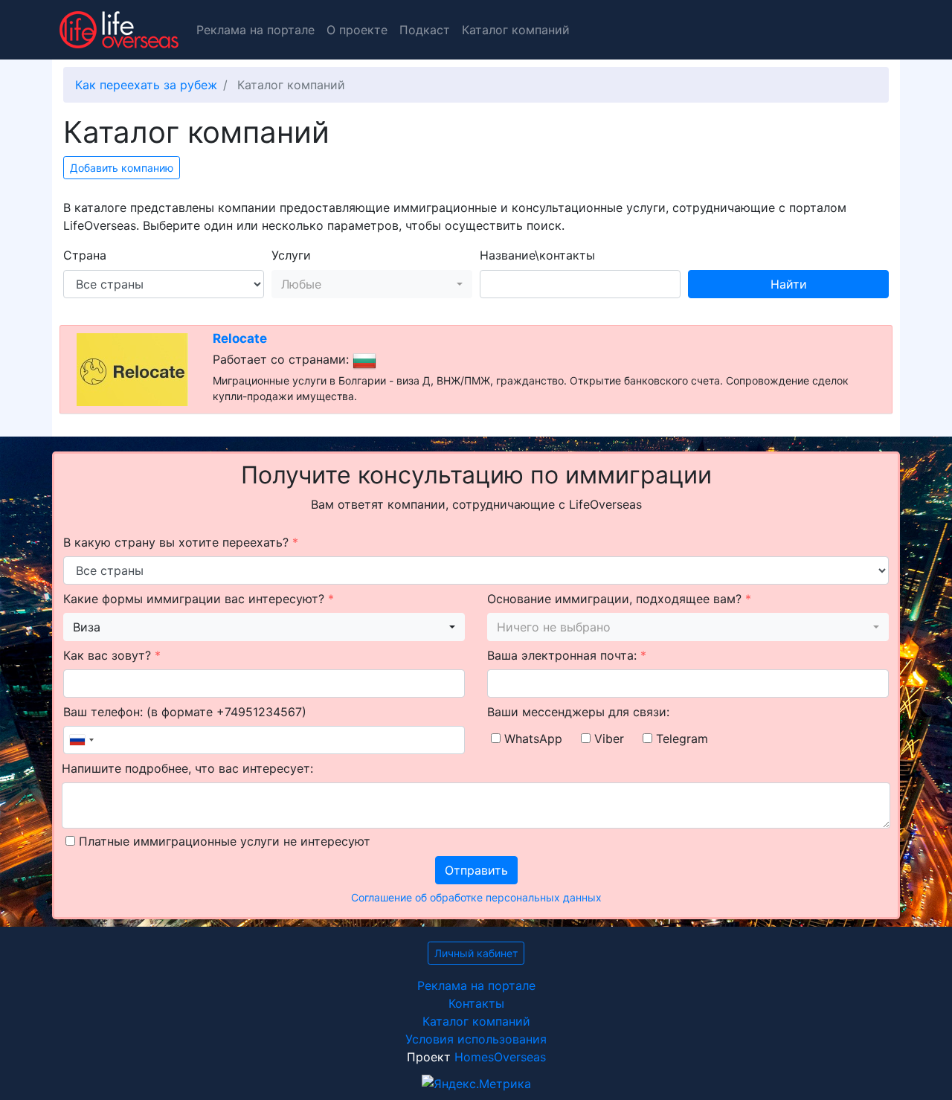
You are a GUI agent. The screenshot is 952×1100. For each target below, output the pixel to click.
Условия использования (476, 1039)
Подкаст (424, 29)
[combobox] (371, 284)
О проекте (357, 29)
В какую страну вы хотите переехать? (180, 542)
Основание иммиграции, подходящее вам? (619, 598)
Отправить (476, 870)
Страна (84, 255)
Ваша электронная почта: (566, 655)
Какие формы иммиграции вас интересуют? (198, 598)
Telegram (680, 738)
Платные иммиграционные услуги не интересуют (222, 841)
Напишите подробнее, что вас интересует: (187, 768)
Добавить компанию (121, 167)
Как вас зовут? (112, 655)
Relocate (240, 338)
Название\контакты (537, 255)
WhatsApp (531, 738)
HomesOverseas (500, 1056)
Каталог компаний (516, 29)
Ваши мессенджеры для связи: (578, 711)
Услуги (291, 255)
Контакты (476, 1003)
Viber (607, 738)
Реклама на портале (255, 29)
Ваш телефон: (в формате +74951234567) (184, 711)
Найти (789, 284)
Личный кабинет (476, 953)
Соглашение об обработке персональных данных (476, 897)
